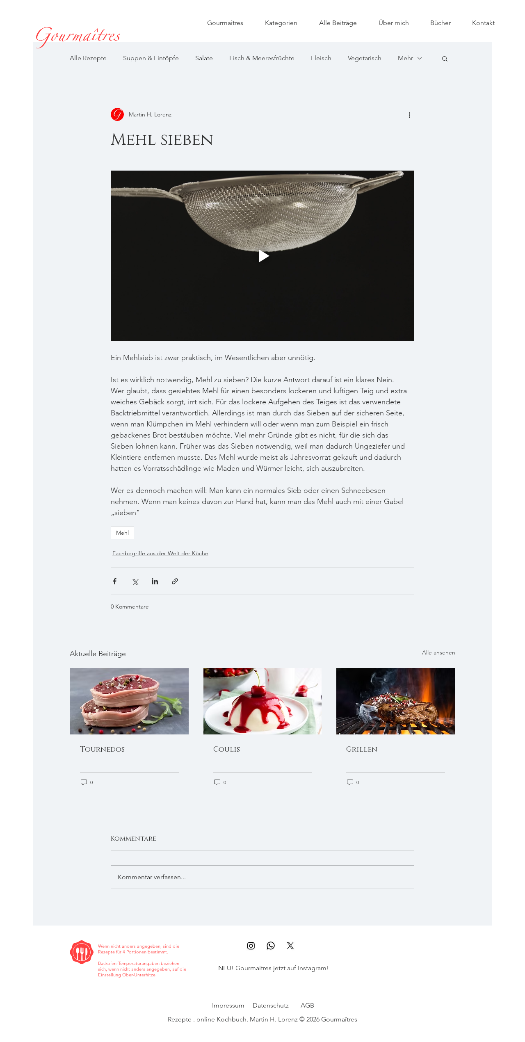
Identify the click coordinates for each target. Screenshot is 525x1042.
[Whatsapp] (271, 946)
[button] (445, 58)
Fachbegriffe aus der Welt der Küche (160, 553)
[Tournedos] (129, 701)
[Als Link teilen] (175, 581)
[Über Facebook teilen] (115, 581)
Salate (204, 58)
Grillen (361, 750)
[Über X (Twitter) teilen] (135, 581)
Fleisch (321, 58)
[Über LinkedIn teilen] (155, 581)
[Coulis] (262, 701)
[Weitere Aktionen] (409, 114)
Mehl (122, 532)
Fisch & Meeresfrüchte (261, 58)
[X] (290, 946)
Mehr (405, 58)
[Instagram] (251, 946)
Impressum (228, 1005)
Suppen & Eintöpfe (151, 58)
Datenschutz (271, 1005)
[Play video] (262, 256)
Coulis (226, 750)
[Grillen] (395, 701)
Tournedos (102, 750)
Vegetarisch (364, 58)
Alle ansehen (438, 652)
